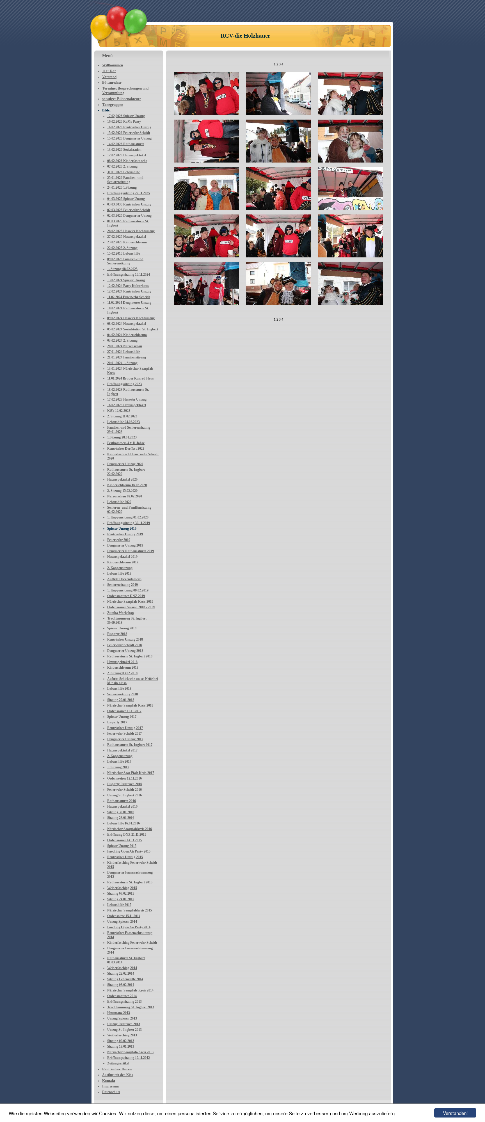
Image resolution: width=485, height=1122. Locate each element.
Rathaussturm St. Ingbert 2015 (129, 882)
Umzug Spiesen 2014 (122, 922)
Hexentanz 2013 (118, 1013)
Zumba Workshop (120, 613)
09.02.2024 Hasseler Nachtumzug (131, 318)
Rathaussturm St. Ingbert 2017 (129, 745)
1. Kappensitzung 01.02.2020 (127, 517)
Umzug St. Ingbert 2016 (124, 795)
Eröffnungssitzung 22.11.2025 (128, 193)
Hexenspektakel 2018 (122, 662)
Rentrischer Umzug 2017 (125, 728)
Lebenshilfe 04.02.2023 (123, 422)
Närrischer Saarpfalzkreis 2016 (129, 829)
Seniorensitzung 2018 (122, 694)
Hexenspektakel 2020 (122, 479)
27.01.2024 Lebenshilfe (123, 352)
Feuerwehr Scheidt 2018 (124, 645)
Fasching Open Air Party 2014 (128, 927)
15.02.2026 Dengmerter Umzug (129, 138)
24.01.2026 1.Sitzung (122, 187)
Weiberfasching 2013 (122, 1035)
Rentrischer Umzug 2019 (125, 534)
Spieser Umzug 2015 (121, 846)
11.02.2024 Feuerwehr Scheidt (128, 297)
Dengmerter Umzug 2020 (125, 464)
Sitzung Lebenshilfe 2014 (125, 979)
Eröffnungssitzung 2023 (124, 384)
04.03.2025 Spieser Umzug (126, 199)
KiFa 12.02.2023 (118, 411)
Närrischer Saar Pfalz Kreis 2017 (130, 773)
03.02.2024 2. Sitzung (122, 340)
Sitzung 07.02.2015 (120, 893)
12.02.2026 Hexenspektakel (126, 155)
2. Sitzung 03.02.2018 (122, 673)
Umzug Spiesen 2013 (122, 1018)
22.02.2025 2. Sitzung (122, 248)
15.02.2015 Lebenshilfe (123, 253)
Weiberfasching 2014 (122, 968)
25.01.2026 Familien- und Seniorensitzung (125, 180)
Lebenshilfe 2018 (119, 689)
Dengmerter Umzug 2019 (125, 545)
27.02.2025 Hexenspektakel (126, 237)
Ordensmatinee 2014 (122, 996)
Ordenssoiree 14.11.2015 (124, 840)
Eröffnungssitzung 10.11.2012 (128, 1058)
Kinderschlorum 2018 (122, 667)
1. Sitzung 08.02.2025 (122, 269)
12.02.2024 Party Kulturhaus (128, 286)
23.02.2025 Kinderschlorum (127, 242)
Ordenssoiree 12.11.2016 (124, 778)
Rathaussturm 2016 (121, 801)
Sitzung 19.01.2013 (120, 1046)
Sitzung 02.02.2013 (120, 1041)
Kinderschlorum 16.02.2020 (127, 485)
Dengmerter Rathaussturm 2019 (130, 551)
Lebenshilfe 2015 (119, 905)
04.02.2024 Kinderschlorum (127, 335)
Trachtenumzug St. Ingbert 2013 (130, 1007)
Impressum (110, 1086)
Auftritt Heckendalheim (124, 579)
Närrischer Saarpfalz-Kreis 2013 (130, 1052)
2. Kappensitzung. (120, 568)
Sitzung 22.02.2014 (120, 973)
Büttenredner (112, 82)
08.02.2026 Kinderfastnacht (127, 161)
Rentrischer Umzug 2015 (125, 857)
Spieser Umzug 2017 (121, 717)
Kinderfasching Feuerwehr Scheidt (132, 943)
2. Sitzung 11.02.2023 (122, 416)
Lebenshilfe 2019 (119, 573)
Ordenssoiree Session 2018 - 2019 (131, 607)
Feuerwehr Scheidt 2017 (124, 733)
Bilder (106, 110)
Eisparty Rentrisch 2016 (124, 784)
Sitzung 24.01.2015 (120, 899)
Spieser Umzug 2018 (121, 628)
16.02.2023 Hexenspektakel (126, 405)
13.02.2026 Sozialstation (124, 150)
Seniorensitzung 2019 (122, 585)
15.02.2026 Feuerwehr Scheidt (128, 133)
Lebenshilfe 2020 (119, 502)
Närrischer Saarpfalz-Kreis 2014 (130, 990)
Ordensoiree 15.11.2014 (123, 916)
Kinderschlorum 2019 (122, 562)
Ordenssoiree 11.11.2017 (124, 711)
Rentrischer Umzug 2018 (125, 639)
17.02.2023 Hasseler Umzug (127, 399)
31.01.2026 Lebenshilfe (123, 172)
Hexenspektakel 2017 (122, 750)
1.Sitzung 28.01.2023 (122, 437)
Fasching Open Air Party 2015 (128, 851)
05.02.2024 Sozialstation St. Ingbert (132, 329)
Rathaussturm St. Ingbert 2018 (129, 656)
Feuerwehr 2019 (118, 540)
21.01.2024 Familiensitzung (126, 357)
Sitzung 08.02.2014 (120, 985)
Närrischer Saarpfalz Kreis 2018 (130, 705)
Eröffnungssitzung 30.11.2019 (128, 523)
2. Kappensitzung (119, 756)
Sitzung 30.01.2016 (120, 812)
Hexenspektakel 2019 (122, 557)
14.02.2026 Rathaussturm (125, 144)
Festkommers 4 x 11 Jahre (126, 443)
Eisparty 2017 (117, 722)
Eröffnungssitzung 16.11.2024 (128, 274)
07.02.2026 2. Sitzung (122, 166)
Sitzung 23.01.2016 (120, 818)
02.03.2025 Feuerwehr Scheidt (128, 210)
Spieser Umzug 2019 (121, 529)
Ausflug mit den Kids (117, 1075)
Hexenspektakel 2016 (122, 806)
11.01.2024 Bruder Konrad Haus (130, 378)
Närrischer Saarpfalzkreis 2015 (129, 910)
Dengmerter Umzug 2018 (125, 651)
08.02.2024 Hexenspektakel (126, 324)
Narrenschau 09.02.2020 (124, 496)
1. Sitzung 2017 (118, 767)
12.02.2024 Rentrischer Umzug (129, 291)
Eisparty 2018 (117, 634)
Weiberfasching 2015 (122, 888)
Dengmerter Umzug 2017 (125, 739)
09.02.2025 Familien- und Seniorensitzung (125, 261)
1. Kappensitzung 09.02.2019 (127, 590)
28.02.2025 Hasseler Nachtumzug (131, 231)
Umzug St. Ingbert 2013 (124, 1030)
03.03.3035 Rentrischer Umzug (129, 204)
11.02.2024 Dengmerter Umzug (129, 303)
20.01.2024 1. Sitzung (122, 363)
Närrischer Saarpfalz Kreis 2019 (130, 602)
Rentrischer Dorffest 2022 (125, 449)
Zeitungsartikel (118, 1063)
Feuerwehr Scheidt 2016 (124, 790)
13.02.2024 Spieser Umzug (126, 280)
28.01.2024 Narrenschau (124, 346)
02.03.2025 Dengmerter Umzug (129, 216)
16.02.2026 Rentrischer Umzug (129, 127)
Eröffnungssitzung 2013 (124, 1002)
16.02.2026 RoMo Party (124, 122)
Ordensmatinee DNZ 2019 (126, 596)
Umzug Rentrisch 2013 (123, 1024)
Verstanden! (455, 1112)
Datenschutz (111, 1092)
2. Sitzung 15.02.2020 (122, 491)
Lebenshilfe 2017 (119, 762)
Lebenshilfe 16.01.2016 (123, 823)
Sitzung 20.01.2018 (120, 700)
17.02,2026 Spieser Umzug (126, 116)
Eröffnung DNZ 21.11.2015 (126, 835)
